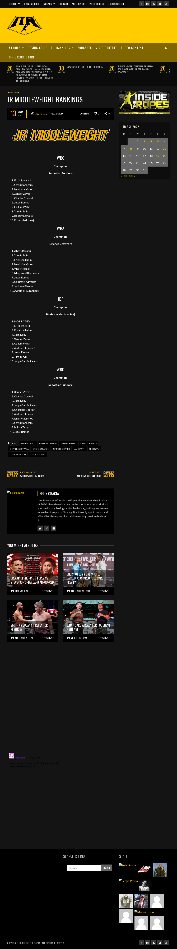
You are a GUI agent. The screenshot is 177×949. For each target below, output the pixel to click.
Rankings (13, 84)
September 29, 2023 (80, 583)
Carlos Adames (88, 435)
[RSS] (153, 3)
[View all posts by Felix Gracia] (39, 105)
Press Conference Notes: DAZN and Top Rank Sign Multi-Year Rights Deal (84, 69)
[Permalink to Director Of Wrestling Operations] (157, 893)
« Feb (124, 167)
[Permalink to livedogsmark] (157, 915)
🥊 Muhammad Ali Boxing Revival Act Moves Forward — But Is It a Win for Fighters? (35, 69)
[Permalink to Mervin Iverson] (144, 903)
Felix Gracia (57, 105)
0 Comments (48, 582)
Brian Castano (69, 435)
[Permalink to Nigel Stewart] (126, 893)
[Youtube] (166, 3)
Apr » (132, 167)
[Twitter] (159, 3)
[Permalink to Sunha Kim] (141, 893)
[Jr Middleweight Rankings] (60, 127)
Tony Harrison (18, 446)
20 (164, 147)
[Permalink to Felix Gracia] (127, 857)
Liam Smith (79, 440)
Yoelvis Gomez (37, 446)
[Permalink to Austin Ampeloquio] (126, 908)
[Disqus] (60, 693)
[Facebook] (141, 3)
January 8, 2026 (23, 583)
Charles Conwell (19, 440)
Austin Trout (28, 435)
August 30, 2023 (79, 630)
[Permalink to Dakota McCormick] (146, 877)
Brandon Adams (48, 435)
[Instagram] (147, 3)
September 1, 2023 (24, 630)
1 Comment (83, 105)
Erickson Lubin (41, 440)
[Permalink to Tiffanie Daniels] (160, 862)
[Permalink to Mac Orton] (141, 915)
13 (164, 140)
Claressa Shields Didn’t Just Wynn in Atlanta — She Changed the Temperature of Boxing (137, 69)
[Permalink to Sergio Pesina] (128, 872)
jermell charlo (61, 440)
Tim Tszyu (94, 440)
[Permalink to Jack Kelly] (144, 862)
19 (157, 147)
